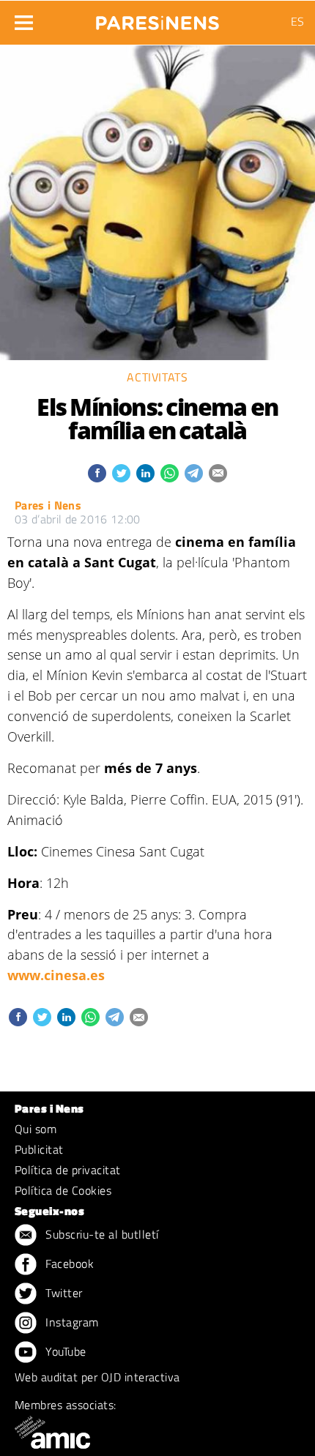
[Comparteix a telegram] (194, 473)
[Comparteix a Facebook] (97, 473)
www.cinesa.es (56, 975)
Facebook (68, 1263)
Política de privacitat (68, 1170)
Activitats (157, 377)
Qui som (35, 1129)
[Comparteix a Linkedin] (145, 473)
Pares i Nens (48, 505)
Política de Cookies (63, 1190)
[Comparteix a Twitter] (121, 473)
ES (297, 21)
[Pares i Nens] (157, 18)
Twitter (62, 1293)
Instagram (70, 1322)
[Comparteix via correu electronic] (218, 473)
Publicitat (39, 1149)
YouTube (64, 1351)
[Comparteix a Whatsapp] (169, 473)
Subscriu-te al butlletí (100, 1234)
